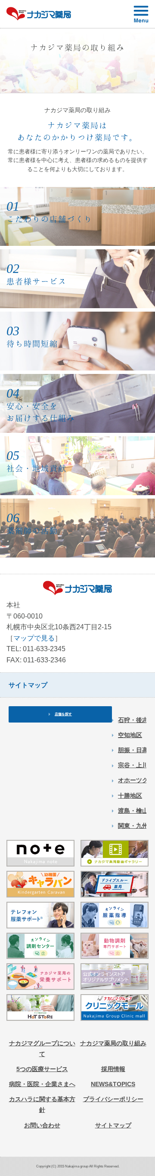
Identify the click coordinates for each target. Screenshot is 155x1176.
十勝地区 (130, 795)
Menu (141, 14)
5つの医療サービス (42, 1069)
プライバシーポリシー (113, 1099)
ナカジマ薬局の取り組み (113, 1043)
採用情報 (113, 1069)
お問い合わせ (42, 1125)
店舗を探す (63, 714)
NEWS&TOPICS (113, 1084)
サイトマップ (113, 1125)
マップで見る (34, 638)
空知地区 (130, 735)
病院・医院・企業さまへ (42, 1084)
